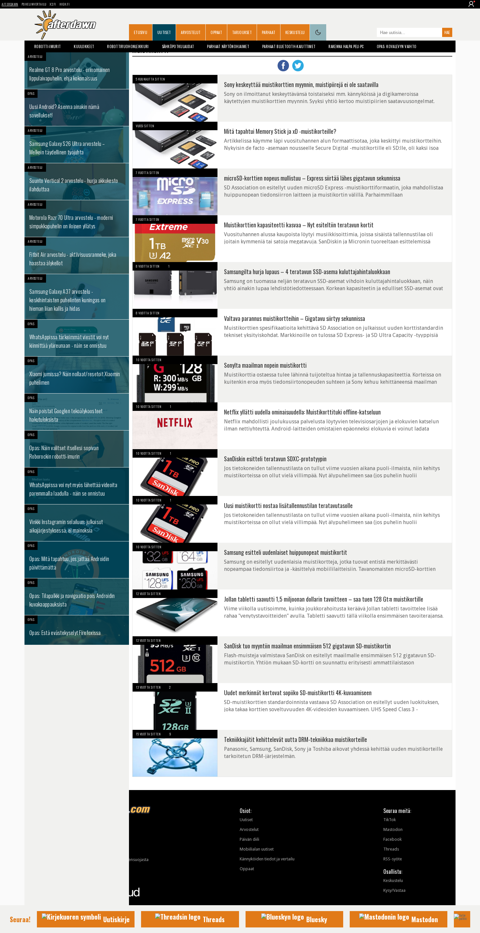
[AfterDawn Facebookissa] (370, 33)
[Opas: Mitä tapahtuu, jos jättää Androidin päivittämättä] (76, 559)
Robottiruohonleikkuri (128, 46)
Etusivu (140, 32)
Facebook (392, 839)
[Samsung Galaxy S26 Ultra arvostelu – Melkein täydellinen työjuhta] (76, 144)
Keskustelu (295, 32)
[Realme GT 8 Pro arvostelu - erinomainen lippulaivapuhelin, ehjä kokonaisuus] (76, 70)
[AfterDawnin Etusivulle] (65, 25)
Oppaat (216, 32)
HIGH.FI (64, 4)
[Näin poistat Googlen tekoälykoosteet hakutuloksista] (76, 412)
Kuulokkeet (84, 46)
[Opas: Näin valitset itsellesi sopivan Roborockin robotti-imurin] (76, 449)
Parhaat (268, 32)
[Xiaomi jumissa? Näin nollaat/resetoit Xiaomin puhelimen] (76, 375)
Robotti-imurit (47, 46)
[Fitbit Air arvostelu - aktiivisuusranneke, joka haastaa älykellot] (76, 255)
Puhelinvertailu (34, 4)
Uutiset (164, 32)
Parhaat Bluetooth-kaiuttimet (288, 46)
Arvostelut (190, 32)
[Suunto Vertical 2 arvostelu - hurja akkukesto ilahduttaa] (76, 181)
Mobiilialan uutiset (257, 849)
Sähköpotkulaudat (178, 46)
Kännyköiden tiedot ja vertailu (267, 858)
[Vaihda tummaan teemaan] (318, 32)
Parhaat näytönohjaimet (228, 46)
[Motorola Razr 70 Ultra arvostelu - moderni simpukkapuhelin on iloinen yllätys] (76, 218)
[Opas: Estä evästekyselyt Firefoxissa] (76, 630)
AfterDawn (10, 4)
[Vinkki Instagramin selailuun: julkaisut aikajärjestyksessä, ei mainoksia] (76, 522)
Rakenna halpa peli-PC (345, 46)
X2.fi (53, 4)
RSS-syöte (392, 858)
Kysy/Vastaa (394, 890)
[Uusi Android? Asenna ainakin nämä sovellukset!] (76, 107)
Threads (391, 849)
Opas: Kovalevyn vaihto (397, 46)
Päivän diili (249, 839)
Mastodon (393, 829)
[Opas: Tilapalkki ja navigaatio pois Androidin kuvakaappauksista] (76, 596)
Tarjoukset (242, 32)
